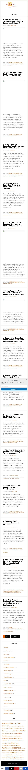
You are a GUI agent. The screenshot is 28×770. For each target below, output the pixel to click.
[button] (14, 380)
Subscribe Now (14, 389)
